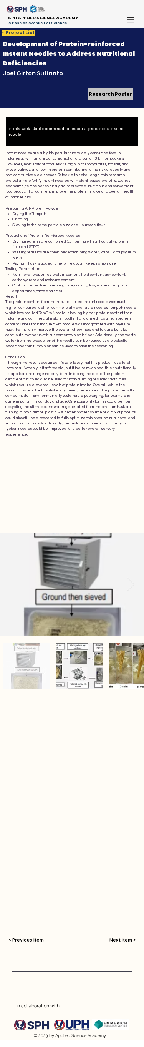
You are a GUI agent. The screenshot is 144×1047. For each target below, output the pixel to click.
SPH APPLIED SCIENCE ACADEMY (43, 17)
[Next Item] (130, 584)
